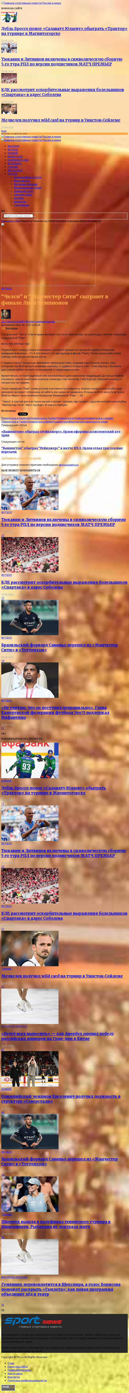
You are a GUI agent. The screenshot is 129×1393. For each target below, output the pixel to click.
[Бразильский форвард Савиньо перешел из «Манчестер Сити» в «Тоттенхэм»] (30, 634)
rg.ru (19, 410)
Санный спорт (23, 194)
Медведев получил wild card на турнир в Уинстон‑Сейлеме (60, 120)
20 (2, 1237)
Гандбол (19, 198)
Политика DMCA (18, 1366)
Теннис (13, 167)
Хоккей (13, 153)
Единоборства (18, 160)
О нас (11, 1363)
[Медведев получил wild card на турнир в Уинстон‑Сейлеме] (9, 113)
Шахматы (20, 201)
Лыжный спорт (24, 191)
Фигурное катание (25, 184)
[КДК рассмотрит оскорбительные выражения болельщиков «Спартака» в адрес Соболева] (9, 82)
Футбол (13, 149)
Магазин (14, 146)
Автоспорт (15, 170)
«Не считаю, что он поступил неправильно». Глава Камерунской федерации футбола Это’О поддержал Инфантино (55, 712)
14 (2, 660)
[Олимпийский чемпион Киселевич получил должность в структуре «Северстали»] (30, 1085)
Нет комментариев (43, 321)
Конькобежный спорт (28, 187)
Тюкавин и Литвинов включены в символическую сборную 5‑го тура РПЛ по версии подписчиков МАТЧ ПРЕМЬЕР (61, 61)
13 (2, 535)
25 (2, 1305)
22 (2, 728)
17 (2, 598)
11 (2, 803)
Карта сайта (15, 1373)
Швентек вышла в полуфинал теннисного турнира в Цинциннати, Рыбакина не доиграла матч (56, 1224)
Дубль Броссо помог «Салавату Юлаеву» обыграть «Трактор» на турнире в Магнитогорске (53, 790)
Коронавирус (22, 180)
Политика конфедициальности (27, 1380)
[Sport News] (31, 3)
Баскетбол (15, 156)
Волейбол (15, 163)
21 (2, 1049)
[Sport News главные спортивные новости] (32, 1328)
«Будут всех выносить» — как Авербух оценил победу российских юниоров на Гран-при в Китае (57, 1036)
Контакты (14, 1377)
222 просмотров (11, 321)
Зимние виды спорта (27, 177)
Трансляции (21, 205)
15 (2, 987)
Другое (12, 173)
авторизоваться (68, 464)
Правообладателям (19, 1370)
